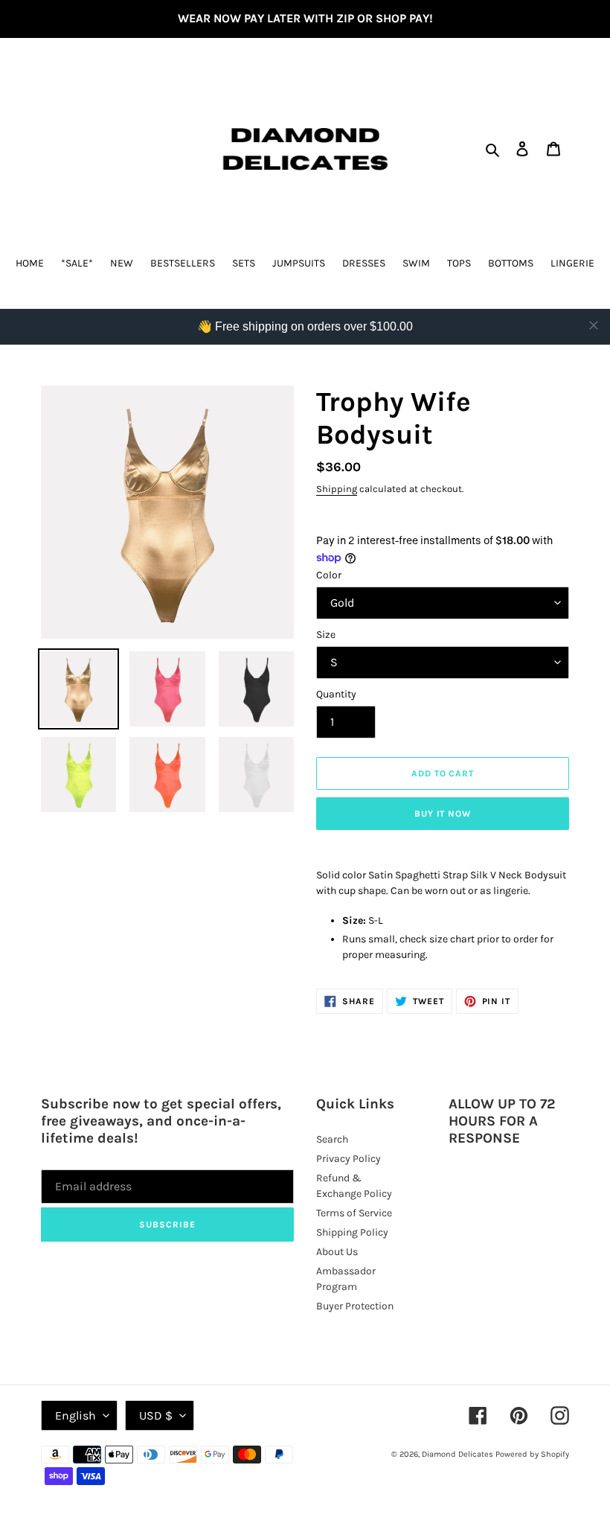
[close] (593, 325)
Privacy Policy (348, 1158)
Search (332, 1139)
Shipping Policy (352, 1232)
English (75, 1415)
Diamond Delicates (457, 1454)
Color (328, 575)
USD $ (156, 1415)
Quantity (336, 694)
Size (326, 634)
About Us (337, 1251)
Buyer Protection (355, 1306)
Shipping (336, 488)
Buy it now (443, 813)
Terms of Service (354, 1213)
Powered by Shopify (532, 1454)
